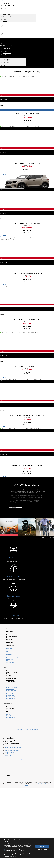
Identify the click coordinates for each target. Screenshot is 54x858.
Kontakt (4, 54)
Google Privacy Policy (39, 783)
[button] (19, 856)
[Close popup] (1, 789)
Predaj (5, 7)
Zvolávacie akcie (10, 680)
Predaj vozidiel (9, 631)
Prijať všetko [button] (42, 846)
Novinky (6, 10)
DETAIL (5, 125)
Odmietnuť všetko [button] (42, 849)
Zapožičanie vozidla (10, 681)
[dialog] (27, 848)
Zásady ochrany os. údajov (10, 738)
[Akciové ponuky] (13, 570)
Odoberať (11, 511)
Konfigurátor (6, 60)
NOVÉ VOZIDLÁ (8, 3)
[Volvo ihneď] (13, 551)
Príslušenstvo (9, 644)
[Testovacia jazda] (13, 590)
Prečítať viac (17, 847)
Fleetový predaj (9, 642)
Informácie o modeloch (11, 636)
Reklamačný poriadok (9, 741)
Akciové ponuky (6, 59)
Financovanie (9, 637)
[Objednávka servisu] (13, 609)
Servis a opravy (9, 670)
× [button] (52, 839)
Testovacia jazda (6, 62)
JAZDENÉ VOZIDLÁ (9, 5)
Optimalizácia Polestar (11, 676)
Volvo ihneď (13, 557)
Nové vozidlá (9, 639)
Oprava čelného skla (11, 678)
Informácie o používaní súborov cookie (13, 737)
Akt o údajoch (8, 744)
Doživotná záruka (10, 673)
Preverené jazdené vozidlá (12, 640)
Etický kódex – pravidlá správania (12, 743)
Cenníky (8, 634)
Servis (5, 8)
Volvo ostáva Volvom (11, 675)
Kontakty (8, 711)
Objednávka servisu (7, 53)
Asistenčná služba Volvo (11, 672)
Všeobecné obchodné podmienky (12, 740)
